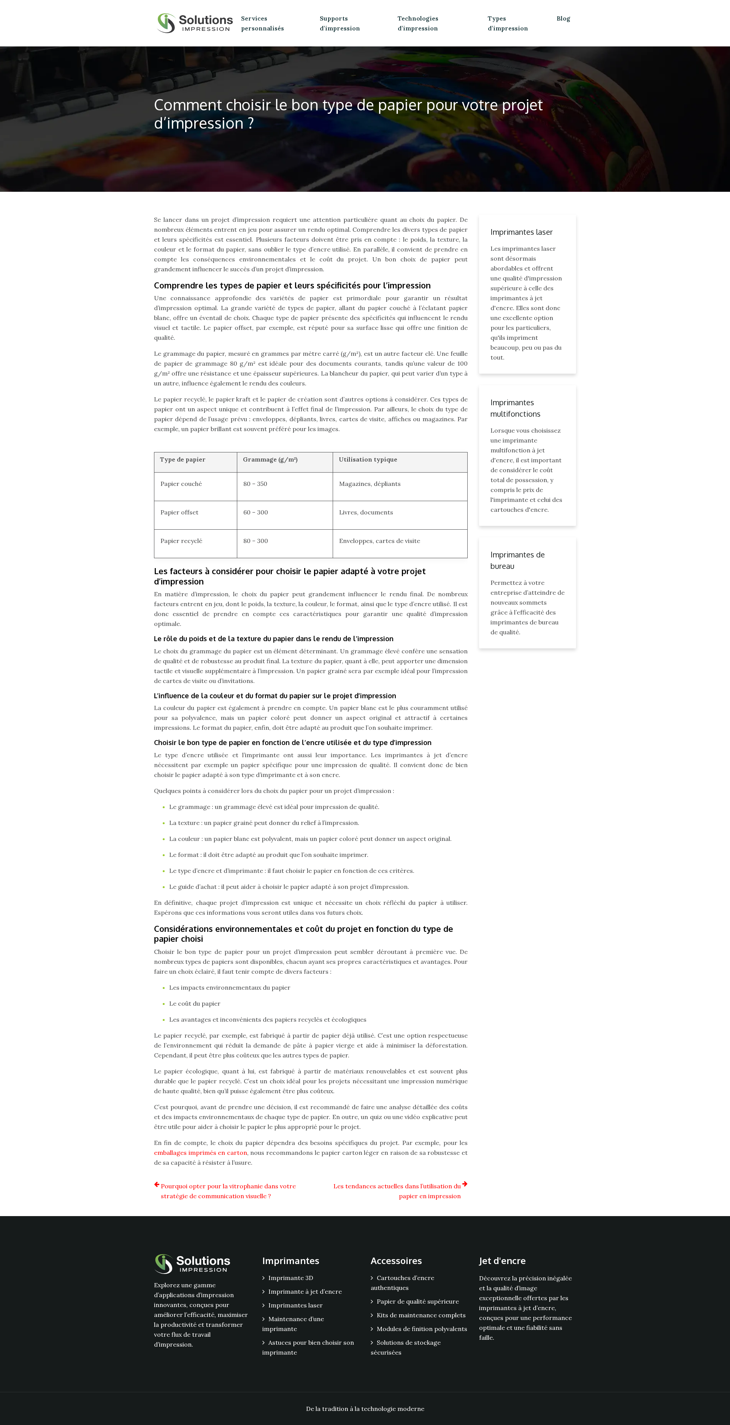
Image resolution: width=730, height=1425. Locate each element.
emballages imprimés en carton (200, 1152)
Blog (563, 18)
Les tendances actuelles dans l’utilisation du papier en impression (397, 1191)
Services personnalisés (262, 23)
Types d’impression (508, 23)
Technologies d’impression (418, 23)
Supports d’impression (340, 23)
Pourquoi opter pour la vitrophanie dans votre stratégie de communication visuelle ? (228, 1191)
